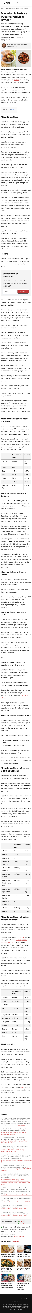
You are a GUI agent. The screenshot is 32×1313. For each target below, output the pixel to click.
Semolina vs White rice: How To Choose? (23, 1255)
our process (21, 1125)
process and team (19, 1236)
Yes (18, 1221)
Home (14, 3)
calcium (21, 937)
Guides (24, 3)
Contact (15, 1298)
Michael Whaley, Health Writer (19, 44)
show (12, 109)
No (23, 1221)
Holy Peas (5, 3)
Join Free (23, 292)
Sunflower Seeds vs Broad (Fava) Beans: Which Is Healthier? (7, 1285)
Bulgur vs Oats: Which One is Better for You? (8, 1255)
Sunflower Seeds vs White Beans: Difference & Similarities (23, 1286)
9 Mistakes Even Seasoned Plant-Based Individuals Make (8, 1270)
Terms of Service (16, 1301)
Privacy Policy (23, 1298)
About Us (7, 1298)
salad (22, 1087)
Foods (19, 3)
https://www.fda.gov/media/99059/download (14, 1215)
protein (16, 80)
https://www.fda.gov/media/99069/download (14, 1208)
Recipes (28, 3)
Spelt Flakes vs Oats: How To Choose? (23, 1269)
